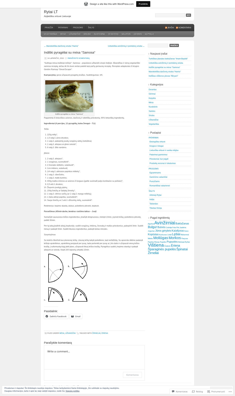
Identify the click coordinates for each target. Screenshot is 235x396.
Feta (174, 227)
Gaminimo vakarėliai (158, 177)
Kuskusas (163, 235)
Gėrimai (138, 34)
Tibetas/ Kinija (155, 208)
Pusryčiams (154, 181)
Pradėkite (143, 4)
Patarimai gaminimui (158, 155)
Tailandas (153, 204)
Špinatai (182, 249)
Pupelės (163, 242)
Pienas (157, 242)
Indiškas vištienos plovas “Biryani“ (163, 76)
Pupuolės (172, 241)
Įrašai (171, 28)
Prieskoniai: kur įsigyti (158, 159)
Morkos (175, 238)
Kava (186, 231)
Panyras (184, 238)
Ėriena (105, 333)
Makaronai (185, 235)
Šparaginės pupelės (162, 249)
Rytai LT (51, 12)
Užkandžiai (74, 34)
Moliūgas (160, 238)
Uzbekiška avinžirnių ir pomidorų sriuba (126, 46)
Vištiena (156, 245)
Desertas (113, 34)
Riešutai (181, 242)
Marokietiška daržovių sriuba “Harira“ (61, 46)
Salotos (126, 34)
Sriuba (87, 34)
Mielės (150, 238)
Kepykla (149, 34)
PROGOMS (78, 28)
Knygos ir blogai (156, 146)
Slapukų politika (72, 391)
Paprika (151, 242)
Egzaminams (155, 173)
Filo (177, 227)
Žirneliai (96, 333)
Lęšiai (176, 234)
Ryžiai (187, 242)
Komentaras (132, 374)
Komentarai (185, 28)
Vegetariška (50, 34)
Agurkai (151, 224)
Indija (151, 199)
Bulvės (161, 227)
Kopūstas (153, 234)
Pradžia (49, 28)
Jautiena (183, 227)
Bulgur (152, 227)
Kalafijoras (178, 230)
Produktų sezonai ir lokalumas (162, 163)
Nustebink (99, 34)
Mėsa (63, 34)
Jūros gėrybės (163, 230)
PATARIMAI (63, 28)
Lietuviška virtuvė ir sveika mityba (163, 150)
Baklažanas (182, 223)
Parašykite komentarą (79, 58)
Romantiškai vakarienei (159, 186)
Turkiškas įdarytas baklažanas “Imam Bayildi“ (168, 59)
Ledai (169, 235)
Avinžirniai (164, 222)
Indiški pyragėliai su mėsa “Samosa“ (164, 67)
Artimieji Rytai (155, 195)
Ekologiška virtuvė (157, 142)
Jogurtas (151, 231)
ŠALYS (91, 28)
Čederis (167, 246)
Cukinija (169, 227)
